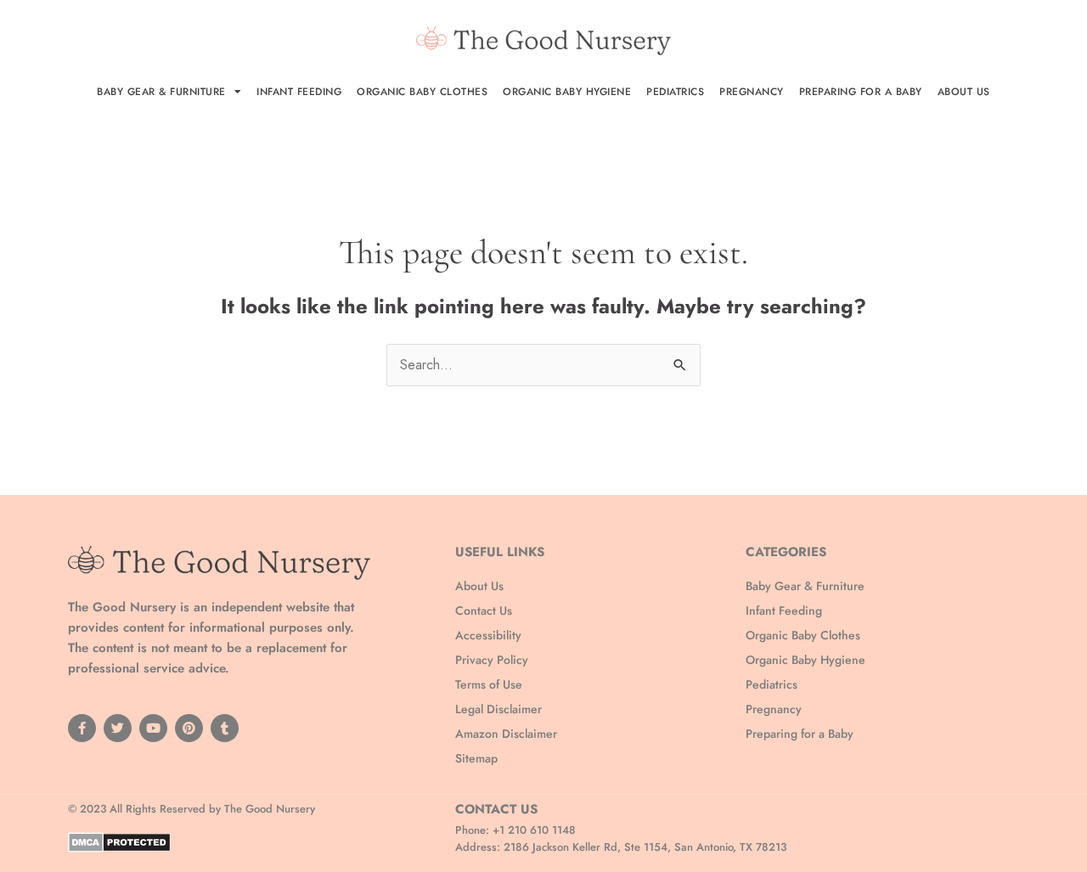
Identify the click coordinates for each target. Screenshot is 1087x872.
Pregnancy (751, 91)
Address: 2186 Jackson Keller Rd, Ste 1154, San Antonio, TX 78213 (620, 847)
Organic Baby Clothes (422, 91)
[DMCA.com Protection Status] (119, 841)
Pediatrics (675, 91)
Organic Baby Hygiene (567, 91)
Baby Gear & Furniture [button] (161, 91)
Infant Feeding (298, 91)
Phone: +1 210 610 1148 (515, 830)
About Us (964, 91)
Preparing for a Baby (860, 91)
